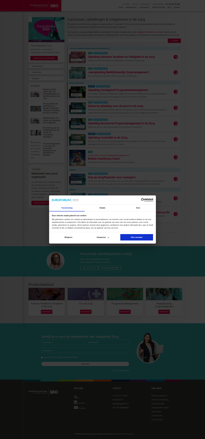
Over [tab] (138, 208)
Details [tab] (102, 208)
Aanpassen (101, 237)
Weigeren (68, 237)
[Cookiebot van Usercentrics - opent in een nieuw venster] (143, 200)
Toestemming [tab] (66, 208)
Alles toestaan (136, 237)
